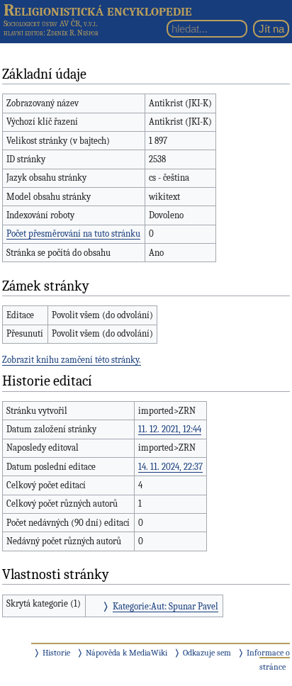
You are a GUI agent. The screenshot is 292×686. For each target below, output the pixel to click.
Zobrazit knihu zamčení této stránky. (71, 359)
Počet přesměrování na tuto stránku (73, 233)
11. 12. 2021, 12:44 (169, 429)
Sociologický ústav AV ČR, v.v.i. (50, 23)
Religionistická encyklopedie (98, 10)
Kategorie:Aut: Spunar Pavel (165, 606)
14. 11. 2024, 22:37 (170, 466)
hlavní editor (23, 33)
